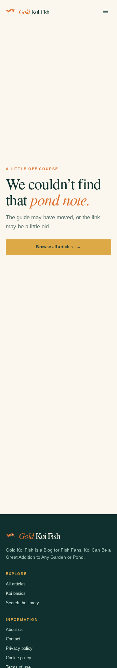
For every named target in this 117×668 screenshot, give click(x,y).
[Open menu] (105, 11)
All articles (16, 583)
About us (14, 629)
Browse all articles (58, 247)
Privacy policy (19, 648)
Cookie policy (18, 657)
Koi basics (16, 593)
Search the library (22, 602)
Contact (13, 638)
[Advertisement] (58, 84)
